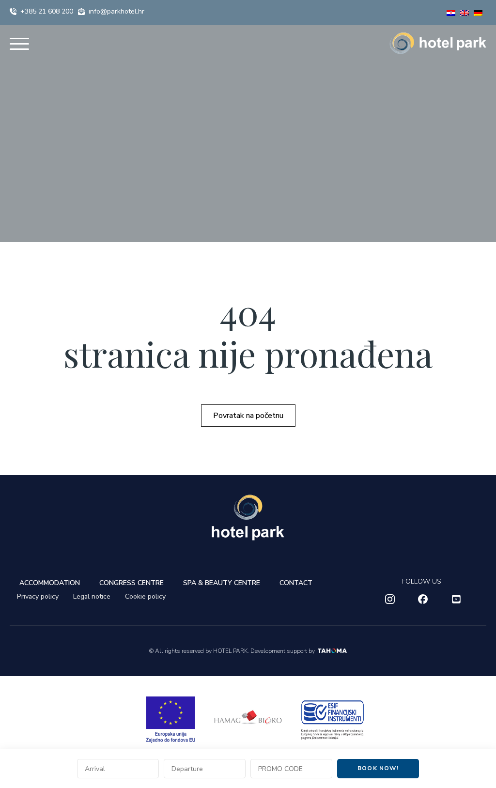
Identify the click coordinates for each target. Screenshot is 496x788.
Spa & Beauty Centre (221, 582)
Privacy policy (38, 596)
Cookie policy (145, 596)
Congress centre (131, 582)
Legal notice (91, 596)
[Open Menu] (19, 43)
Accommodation (49, 582)
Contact (295, 582)
